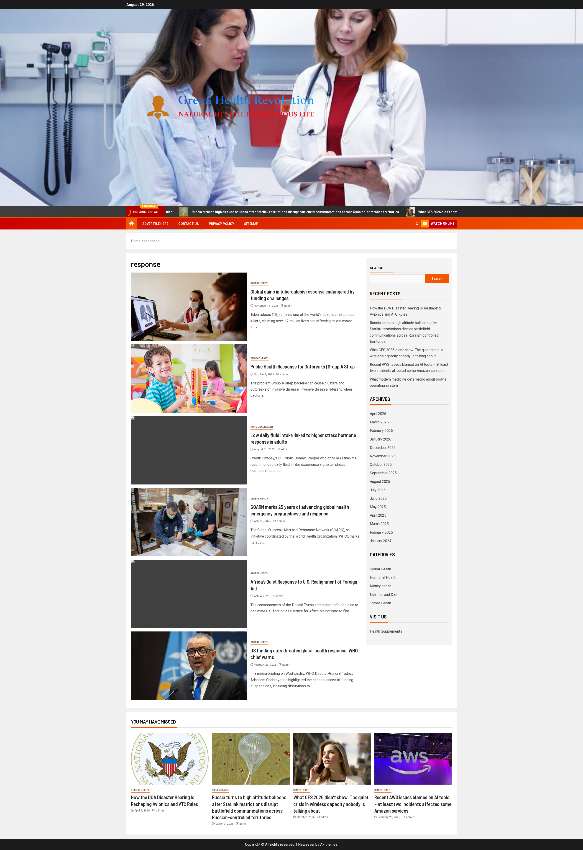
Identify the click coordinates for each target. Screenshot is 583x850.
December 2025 (383, 448)
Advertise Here (155, 224)
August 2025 (380, 481)
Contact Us (188, 224)
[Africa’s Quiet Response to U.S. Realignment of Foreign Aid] (189, 594)
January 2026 (380, 439)
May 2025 (378, 507)
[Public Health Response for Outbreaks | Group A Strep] (189, 378)
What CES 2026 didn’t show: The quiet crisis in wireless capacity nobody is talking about (416, 212)
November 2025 (383, 456)
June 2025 (378, 498)
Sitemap (251, 224)
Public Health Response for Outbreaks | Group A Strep (303, 366)
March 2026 (379, 422)
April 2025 (378, 515)
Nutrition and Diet (383, 594)
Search (376, 268)
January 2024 (380, 541)
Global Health (259, 283)
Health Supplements (386, 631)
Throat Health (260, 358)
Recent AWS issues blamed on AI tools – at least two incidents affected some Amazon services (412, 804)
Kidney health (380, 586)
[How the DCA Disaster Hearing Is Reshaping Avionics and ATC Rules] (170, 759)
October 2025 (381, 464)
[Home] (131, 224)
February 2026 (381, 430)
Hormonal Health (262, 427)
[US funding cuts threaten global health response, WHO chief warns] (189, 665)
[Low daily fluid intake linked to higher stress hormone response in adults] (189, 450)
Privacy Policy (221, 224)
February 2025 (381, 532)
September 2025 (383, 473)
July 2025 (378, 490)
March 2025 (379, 524)
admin (288, 305)
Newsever (306, 844)
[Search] (417, 223)
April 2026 (378, 414)
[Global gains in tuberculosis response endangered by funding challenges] (189, 307)
